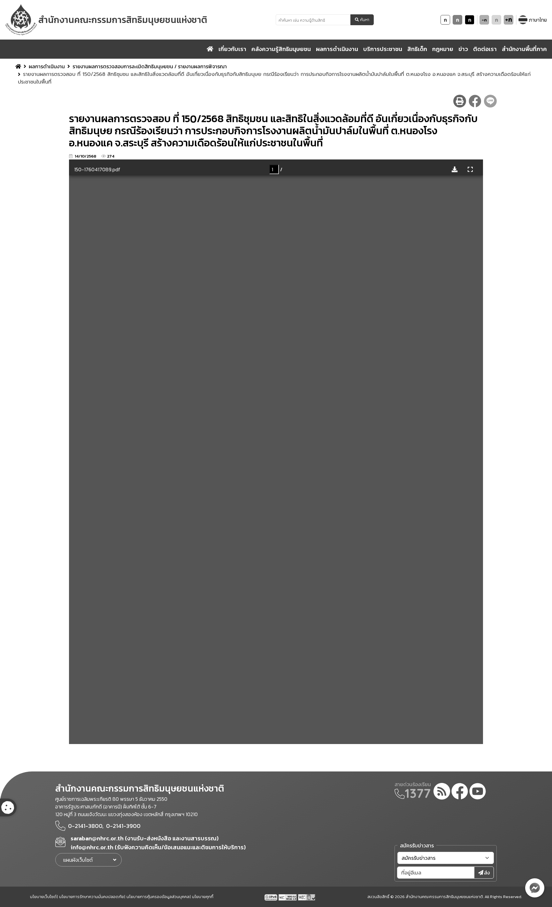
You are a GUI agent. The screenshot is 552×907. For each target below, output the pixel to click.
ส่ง (487, 872)
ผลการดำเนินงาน (47, 66)
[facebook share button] (475, 101)
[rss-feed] (441, 792)
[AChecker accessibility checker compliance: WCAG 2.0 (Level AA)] (288, 897)
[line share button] (490, 101)
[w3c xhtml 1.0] (307, 897)
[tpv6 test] (271, 897)
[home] (210, 49)
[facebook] (459, 792)
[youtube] (477, 792)
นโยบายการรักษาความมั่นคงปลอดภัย (91, 897)
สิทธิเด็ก (417, 49)
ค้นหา (364, 20)
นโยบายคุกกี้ (202, 897)
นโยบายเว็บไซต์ (43, 897)
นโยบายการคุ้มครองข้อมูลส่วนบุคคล (157, 897)
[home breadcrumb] (18, 66)
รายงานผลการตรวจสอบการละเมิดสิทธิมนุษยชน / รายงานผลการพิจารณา (150, 66)
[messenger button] (534, 887)
